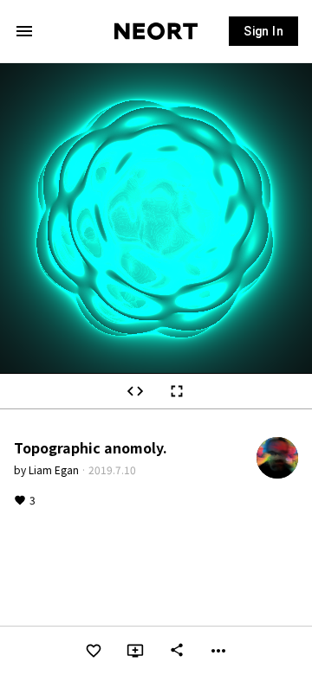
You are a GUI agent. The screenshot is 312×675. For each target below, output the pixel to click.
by (46, 469)
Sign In (263, 31)
